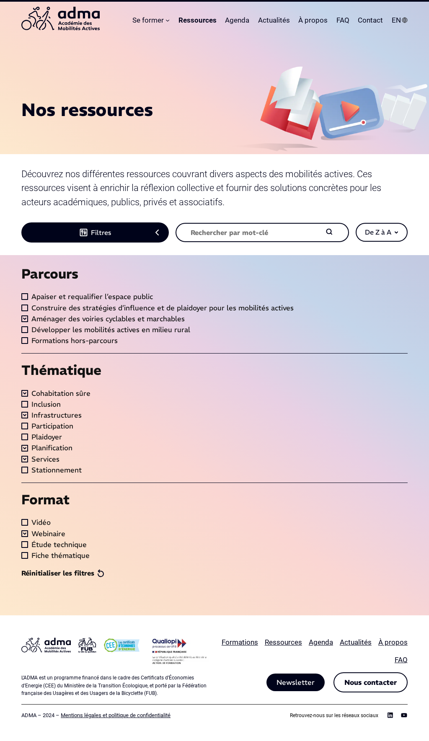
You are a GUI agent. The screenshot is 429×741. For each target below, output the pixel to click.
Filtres (101, 232)
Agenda (321, 642)
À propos (393, 642)
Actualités (356, 642)
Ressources (283, 642)
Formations (240, 642)
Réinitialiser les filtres (57, 573)
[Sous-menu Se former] (167, 20)
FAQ (401, 660)
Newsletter (296, 682)
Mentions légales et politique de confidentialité (116, 715)
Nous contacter (370, 682)
